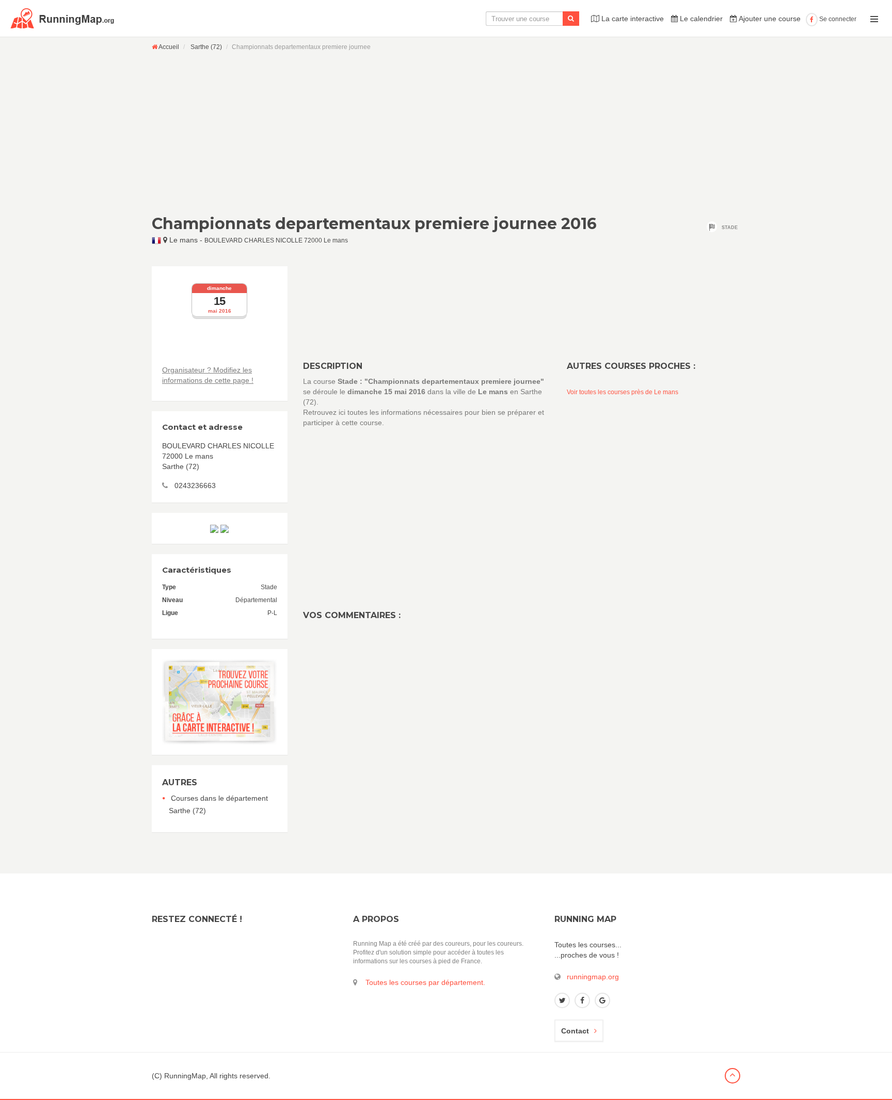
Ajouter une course (769, 18)
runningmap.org (593, 977)
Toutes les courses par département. (425, 982)
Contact (575, 1031)
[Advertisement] (446, 132)
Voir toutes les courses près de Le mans (622, 392)
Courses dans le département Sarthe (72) (218, 804)
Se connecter (837, 19)
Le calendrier (700, 18)
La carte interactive (631, 18)
